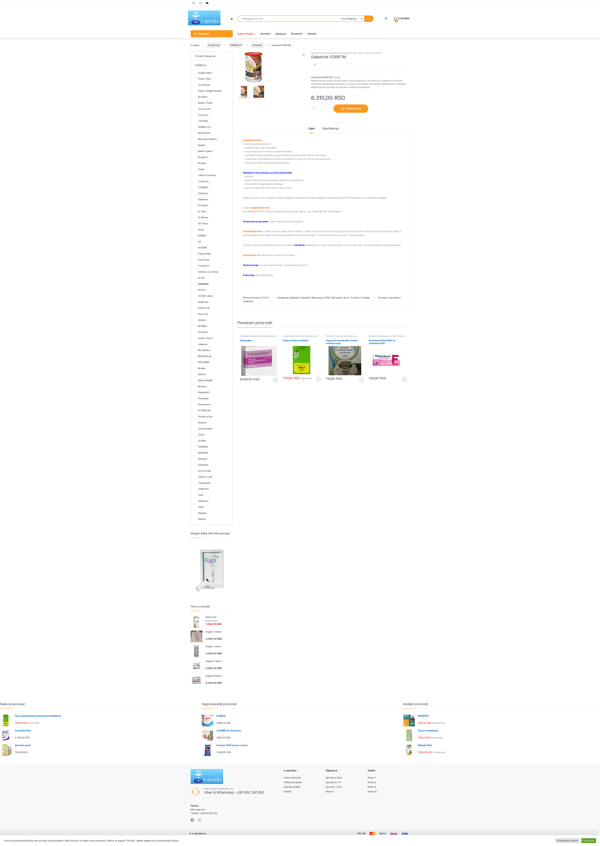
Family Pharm (204, 253)
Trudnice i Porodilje (372, 53)
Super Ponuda (245, 33)
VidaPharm (203, 488)
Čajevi (285, 336)
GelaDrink (248, 301)
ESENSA (202, 235)
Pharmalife (203, 398)
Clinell (201, 169)
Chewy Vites (204, 78)
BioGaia (202, 163)
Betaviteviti (374, 336)
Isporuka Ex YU (333, 782)
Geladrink (257, 45)
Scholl (201, 434)
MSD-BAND (204, 362)
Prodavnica (214, 45)
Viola (200, 495)
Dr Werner (203, 217)
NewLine (202, 386)
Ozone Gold (204, 109)
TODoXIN (203, 121)
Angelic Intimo (205, 72)
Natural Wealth (205, 380)
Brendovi (265, 33)
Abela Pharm (204, 133)
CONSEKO (203, 187)
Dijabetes (315, 53)
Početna (195, 45)
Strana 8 (372, 782)
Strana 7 (372, 777)
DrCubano (203, 205)
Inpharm (202, 320)
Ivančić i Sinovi (205, 338)
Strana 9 (372, 786)
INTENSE (202, 326)
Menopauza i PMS (338, 53)
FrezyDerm (203, 265)
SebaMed (203, 446)
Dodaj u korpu (353, 108)
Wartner (202, 519)
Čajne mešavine (296, 336)
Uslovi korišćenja (292, 777)
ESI (199, 241)
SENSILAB (203, 452)
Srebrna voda (205, 476)
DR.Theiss (203, 223)
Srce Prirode (204, 471)
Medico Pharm (205, 102)
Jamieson (203, 344)
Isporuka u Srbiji (334, 777)
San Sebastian (205, 428)
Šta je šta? (296, 33)
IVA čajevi (330, 336)
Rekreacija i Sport (355, 53)
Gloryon (202, 289)
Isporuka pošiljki (292, 786)
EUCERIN (202, 247)
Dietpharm (203, 199)
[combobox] (289, 18)
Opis (311, 128)
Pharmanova (204, 404)
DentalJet (203, 193)
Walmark (202, 513)
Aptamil (201, 145)
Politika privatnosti (293, 782)
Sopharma (203, 464)
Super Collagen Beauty (209, 90)
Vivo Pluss (203, 115)
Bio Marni (202, 97)
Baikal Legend (205, 151)
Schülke (202, 440)
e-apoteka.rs (394, 297)
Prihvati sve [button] (588, 840)
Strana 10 (372, 791)
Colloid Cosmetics (207, 175)
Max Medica (204, 350)
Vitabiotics (203, 501)
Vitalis (201, 507)
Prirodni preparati (268, 336)
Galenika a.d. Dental (208, 271)
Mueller (201, 368)
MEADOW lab (205, 356)
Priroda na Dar (205, 416)
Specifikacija (330, 128)
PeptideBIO (245, 336)
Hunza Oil (203, 314)
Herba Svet (204, 308)
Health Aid (203, 302)
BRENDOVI (236, 45)
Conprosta (203, 181)
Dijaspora (280, 33)
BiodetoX (203, 157)
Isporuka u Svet (333, 786)
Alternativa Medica (207, 139)
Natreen (202, 374)
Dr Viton (202, 211)
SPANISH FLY (204, 127)
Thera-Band (204, 483)
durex (201, 229)
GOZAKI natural (205, 296)
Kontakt (312, 33)
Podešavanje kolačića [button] (567, 840)
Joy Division (204, 84)
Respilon (202, 422)
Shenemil (202, 458)
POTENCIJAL (204, 410)
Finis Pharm (203, 259)
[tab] (311, 130)
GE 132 (201, 277)
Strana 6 (330, 791)
